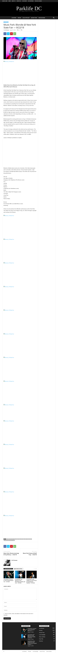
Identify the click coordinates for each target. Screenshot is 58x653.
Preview (19, 17)
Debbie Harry (24, 539)
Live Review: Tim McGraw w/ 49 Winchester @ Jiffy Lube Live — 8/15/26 (20, 581)
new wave (29, 539)
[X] (8, 33)
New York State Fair (7, 540)
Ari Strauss (7, 30)
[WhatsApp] (14, 33)
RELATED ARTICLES (8, 568)
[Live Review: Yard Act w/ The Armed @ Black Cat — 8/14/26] (9, 574)
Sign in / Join (4, 0)
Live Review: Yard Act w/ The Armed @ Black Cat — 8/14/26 (8, 580)
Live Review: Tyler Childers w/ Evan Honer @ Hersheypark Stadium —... (32, 643)
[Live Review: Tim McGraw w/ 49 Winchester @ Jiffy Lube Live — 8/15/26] (20, 574)
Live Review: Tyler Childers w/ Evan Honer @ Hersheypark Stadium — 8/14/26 (31, 581)
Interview (41, 641)
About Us (13, 0)
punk (13, 540)
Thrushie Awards (38, 0)
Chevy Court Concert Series (16, 539)
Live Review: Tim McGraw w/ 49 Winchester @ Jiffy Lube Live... (31, 636)
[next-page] (36, 569)
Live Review (14, 17)
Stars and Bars (41, 17)
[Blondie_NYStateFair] (20, 72)
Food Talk (41, 638)
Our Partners (31, 0)
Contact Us (19, 0)
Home (9, 0)
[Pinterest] (11, 33)
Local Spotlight (25, 17)
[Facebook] (5, 33)
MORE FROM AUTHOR (18, 568)
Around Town (34, 17)
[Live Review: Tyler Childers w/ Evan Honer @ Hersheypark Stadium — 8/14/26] (31, 574)
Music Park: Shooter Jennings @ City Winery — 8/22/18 (11, 554)
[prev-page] (34, 569)
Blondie (8, 539)
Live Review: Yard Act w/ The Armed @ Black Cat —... (32, 629)
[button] (53, 17)
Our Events (24, 0)
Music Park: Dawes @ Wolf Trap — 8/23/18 (30, 554)
